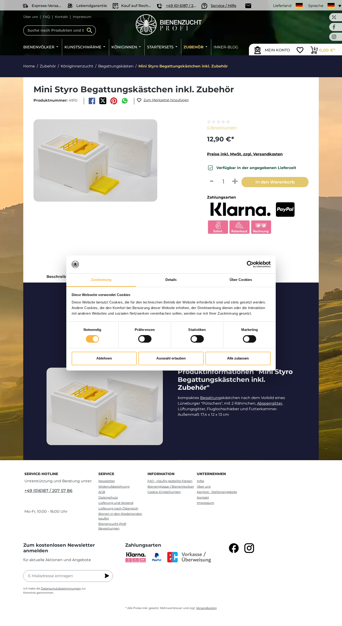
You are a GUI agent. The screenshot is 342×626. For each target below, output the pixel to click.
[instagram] (249, 548)
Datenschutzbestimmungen (61, 588)
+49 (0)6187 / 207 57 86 (48, 490)
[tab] (60, 277)
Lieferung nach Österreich (118, 508)
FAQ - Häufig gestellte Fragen (170, 481)
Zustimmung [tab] (101, 280)
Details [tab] (171, 280)
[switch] (144, 339)
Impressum (82, 17)
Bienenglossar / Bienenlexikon (171, 486)
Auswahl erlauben (171, 358)
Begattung (210, 398)
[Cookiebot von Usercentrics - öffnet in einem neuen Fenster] (250, 264)
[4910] (95, 160)
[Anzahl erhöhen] (235, 181)
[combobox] (59, 30)
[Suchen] (90, 30)
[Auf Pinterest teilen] (113, 101)
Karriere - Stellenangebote (217, 492)
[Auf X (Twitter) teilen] (102, 101)
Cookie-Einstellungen (164, 492)
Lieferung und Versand (115, 503)
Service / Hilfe (223, 5)
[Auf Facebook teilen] (91, 101)
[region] (112, 169)
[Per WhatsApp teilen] (124, 101)
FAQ (46, 17)
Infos (200, 481)
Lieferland (282, 5)
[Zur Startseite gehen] (168, 24)
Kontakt (61, 17)
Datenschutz (108, 497)
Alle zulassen (238, 358)
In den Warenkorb (275, 182)
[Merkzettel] (300, 51)
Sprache (315, 5)
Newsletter (106, 481)
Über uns (30, 17)
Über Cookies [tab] (241, 280)
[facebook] (234, 548)
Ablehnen (104, 358)
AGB (101, 492)
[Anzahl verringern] (211, 181)
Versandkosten (206, 608)
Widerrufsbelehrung (114, 486)
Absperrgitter (269, 403)
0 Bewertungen (222, 127)
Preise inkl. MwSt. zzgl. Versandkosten (245, 154)
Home (29, 66)
